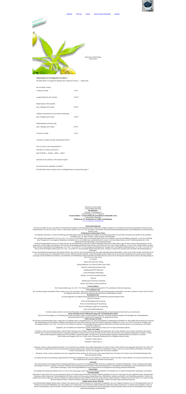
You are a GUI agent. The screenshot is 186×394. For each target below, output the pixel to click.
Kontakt (117, 14)
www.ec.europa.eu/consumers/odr (93, 221)
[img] (93, 6)
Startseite (69, 14)
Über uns (79, 14)
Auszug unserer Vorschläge (102, 14)
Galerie (88, 14)
